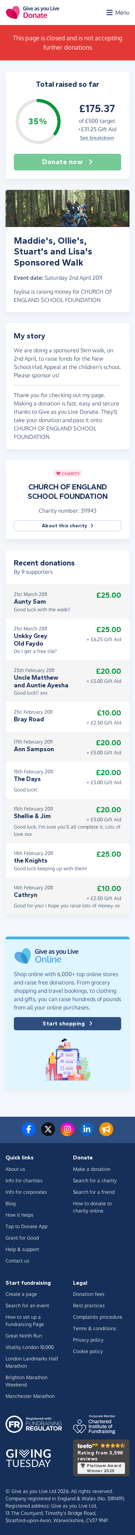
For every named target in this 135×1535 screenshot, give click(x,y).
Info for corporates (26, 1192)
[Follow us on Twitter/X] (48, 1133)
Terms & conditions (94, 1328)
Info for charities (24, 1180)
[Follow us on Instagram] (67, 1133)
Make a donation (91, 1169)
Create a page (21, 1294)
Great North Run (24, 1336)
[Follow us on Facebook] (29, 1133)
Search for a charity (95, 1180)
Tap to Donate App (26, 1226)
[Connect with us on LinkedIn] (87, 1133)
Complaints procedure (97, 1317)
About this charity (65, 526)
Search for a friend (94, 1192)
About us (15, 1169)
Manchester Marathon (30, 1396)
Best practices (89, 1305)
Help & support (22, 1249)
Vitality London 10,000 (30, 1347)
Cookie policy (88, 1351)
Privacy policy (88, 1340)
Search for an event (27, 1305)
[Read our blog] (106, 1133)
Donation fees (89, 1294)
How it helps (20, 1215)
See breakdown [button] (97, 138)
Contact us (17, 1261)
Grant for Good (22, 1238)
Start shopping (64, 1023)
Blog (11, 1203)
